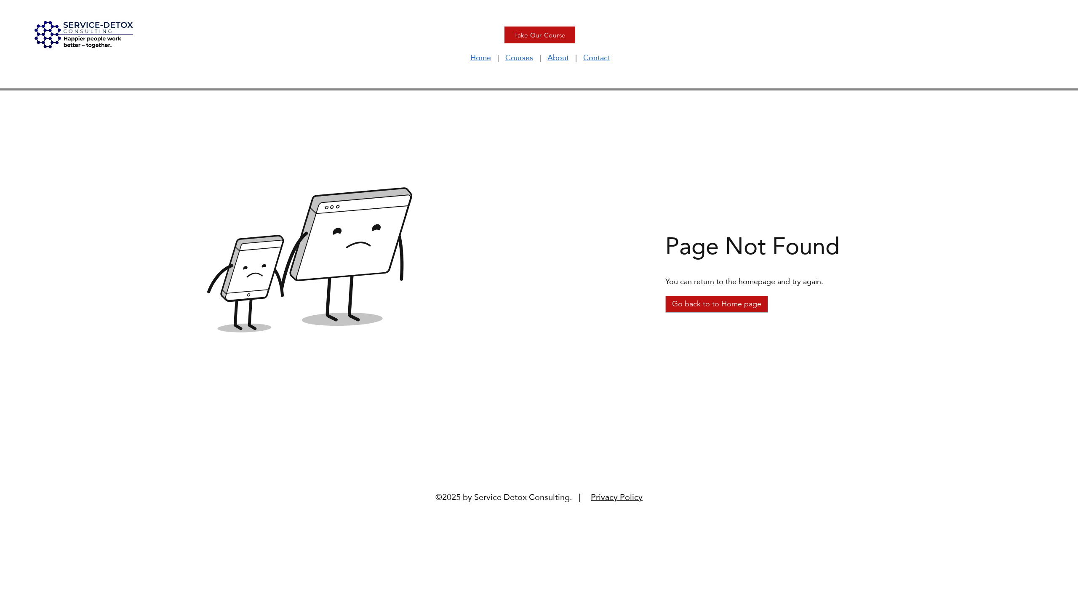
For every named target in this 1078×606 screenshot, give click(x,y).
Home (480, 57)
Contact (596, 57)
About (558, 57)
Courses (519, 57)
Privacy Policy (617, 497)
